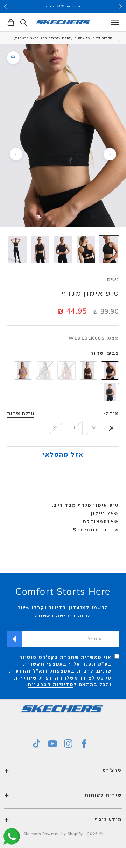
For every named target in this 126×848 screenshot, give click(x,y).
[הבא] (16, 154)
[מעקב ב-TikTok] (36, 743)
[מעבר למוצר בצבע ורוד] (23, 370)
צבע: (113, 353)
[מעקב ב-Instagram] (68, 743)
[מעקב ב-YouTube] (52, 743)
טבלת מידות (20, 413)
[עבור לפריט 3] (63, 249)
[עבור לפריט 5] (17, 249)
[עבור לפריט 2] (86, 249)
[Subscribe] (14, 639)
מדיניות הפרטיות (50, 684)
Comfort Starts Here (63, 591)
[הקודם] (110, 154)
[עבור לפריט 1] (109, 249)
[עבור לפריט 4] (40, 249)
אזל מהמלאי (63, 454)
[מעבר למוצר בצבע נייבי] (110, 392)
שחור (97, 353)
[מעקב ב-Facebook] (84, 743)
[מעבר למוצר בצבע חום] (88, 370)
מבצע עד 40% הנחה (63, 6)
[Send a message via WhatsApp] (12, 836)
